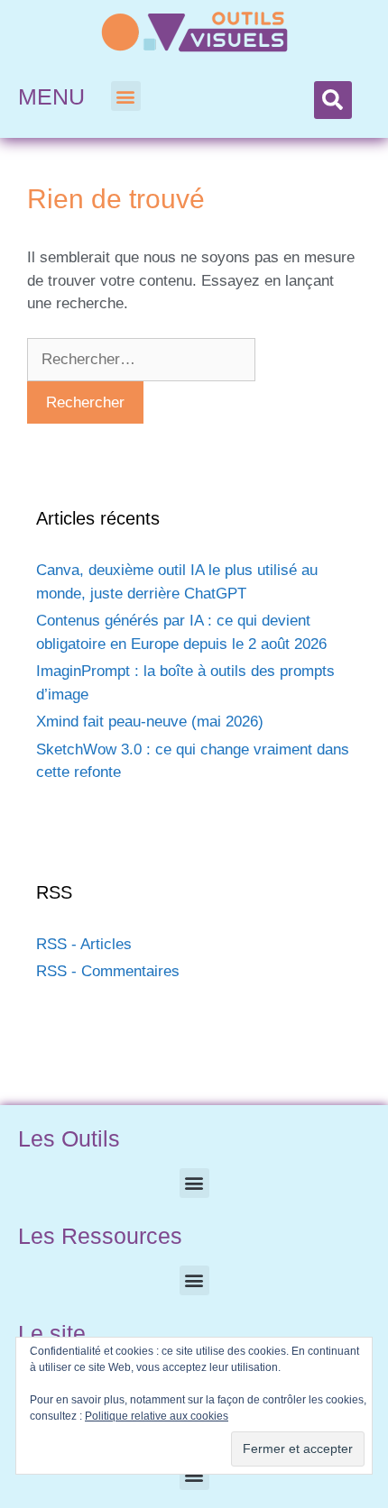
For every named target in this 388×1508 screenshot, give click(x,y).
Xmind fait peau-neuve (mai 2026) (149, 721)
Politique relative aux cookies (156, 1416)
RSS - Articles (84, 944)
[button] (126, 96)
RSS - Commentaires (108, 971)
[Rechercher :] (141, 359)
